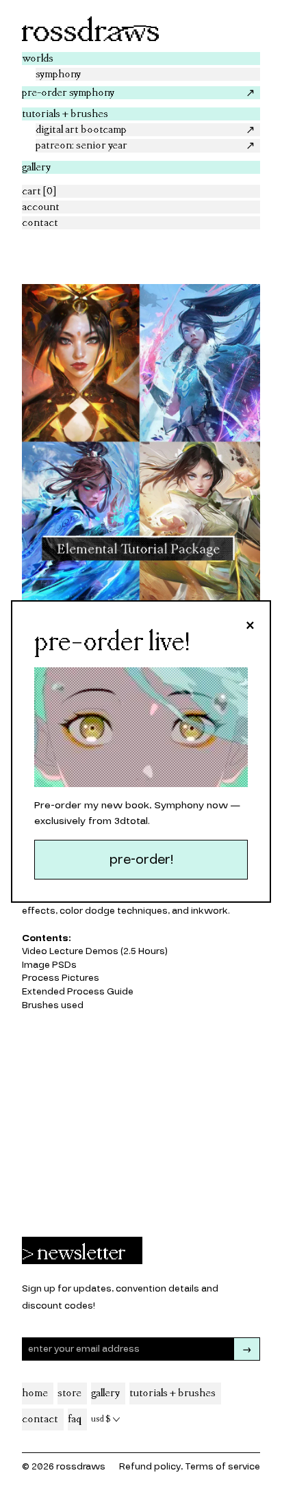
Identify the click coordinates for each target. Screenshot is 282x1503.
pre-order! (141, 859)
